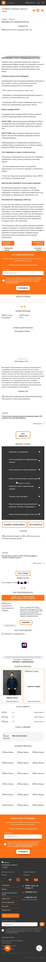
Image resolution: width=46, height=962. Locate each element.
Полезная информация (8, 902)
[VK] (42, 10)
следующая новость (38, 249)
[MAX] (38, 10)
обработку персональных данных (23, 846)
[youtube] (36, 880)
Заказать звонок (10, 916)
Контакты (27, 875)
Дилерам (4, 889)
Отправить (23, 288)
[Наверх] (39, 957)
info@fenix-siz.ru (31, 892)
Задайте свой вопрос (14, 525)
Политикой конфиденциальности (15, 281)
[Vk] (27, 880)
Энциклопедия (6, 898)
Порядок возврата (29, 872)
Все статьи (23, 573)
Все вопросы (35, 525)
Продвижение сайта (31, 957)
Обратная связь (6, 910)
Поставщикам (5, 885)
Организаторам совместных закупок (9, 893)
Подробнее (26, 622)
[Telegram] (33, 10)
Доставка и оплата (8, 872)
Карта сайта (5, 906)
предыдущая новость (8, 249)
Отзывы (4, 875)
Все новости (23, 435)
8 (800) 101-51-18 (30, 3)
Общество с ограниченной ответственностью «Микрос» (23, 597)
